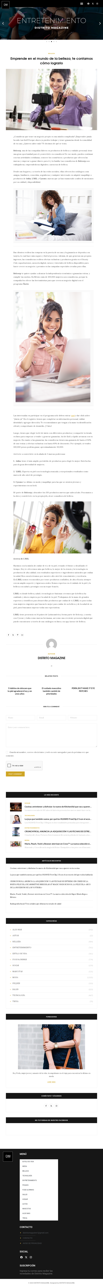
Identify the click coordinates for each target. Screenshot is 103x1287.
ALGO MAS (17, 930)
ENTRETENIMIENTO (32, 828)
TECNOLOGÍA (30, 815)
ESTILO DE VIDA (19, 953)
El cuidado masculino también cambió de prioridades (51, 691)
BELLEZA (51, 53)
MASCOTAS (17, 971)
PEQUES (16, 983)
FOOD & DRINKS (19, 959)
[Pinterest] (4, 159)
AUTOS (15, 935)
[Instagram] (97, 4)
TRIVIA (15, 1001)
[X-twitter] (93, 4)
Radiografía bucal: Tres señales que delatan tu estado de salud (35, 904)
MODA (27, 840)
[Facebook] (88, 4)
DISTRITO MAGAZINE (51, 658)
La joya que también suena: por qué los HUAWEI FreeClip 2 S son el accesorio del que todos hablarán (51, 875)
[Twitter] (4, 152)
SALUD (15, 989)
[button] (81, 3)
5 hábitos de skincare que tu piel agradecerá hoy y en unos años (20, 691)
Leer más (51, 1082)
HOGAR (27, 803)
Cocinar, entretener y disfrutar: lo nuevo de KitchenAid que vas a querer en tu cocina (63, 806)
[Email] (4, 166)
